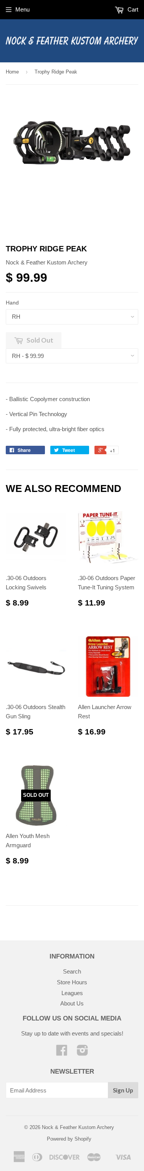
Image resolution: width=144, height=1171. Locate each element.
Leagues (72, 993)
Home (12, 72)
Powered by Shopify (69, 1139)
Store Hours (72, 982)
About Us (72, 1003)
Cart (132, 9)
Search (72, 971)
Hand (12, 302)
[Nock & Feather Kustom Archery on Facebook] (62, 1052)
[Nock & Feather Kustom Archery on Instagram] (82, 1052)
